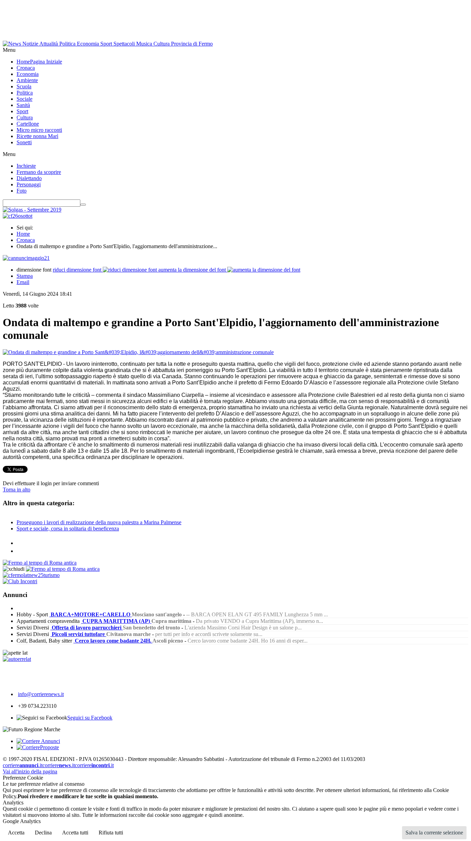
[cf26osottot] (17, 216)
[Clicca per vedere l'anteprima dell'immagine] (138, 352)
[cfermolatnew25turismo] (31, 575)
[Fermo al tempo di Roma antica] (40, 563)
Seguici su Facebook (89, 718)
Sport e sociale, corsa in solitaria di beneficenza (68, 528)
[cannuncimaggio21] (26, 258)
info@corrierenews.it (41, 694)
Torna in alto (16, 489)
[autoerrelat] (17, 659)
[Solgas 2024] (32, 210)
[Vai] (83, 205)
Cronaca (26, 240)
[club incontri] (20, 581)
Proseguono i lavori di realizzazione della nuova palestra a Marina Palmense (99, 522)
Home (23, 234)
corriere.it (22, 765)
